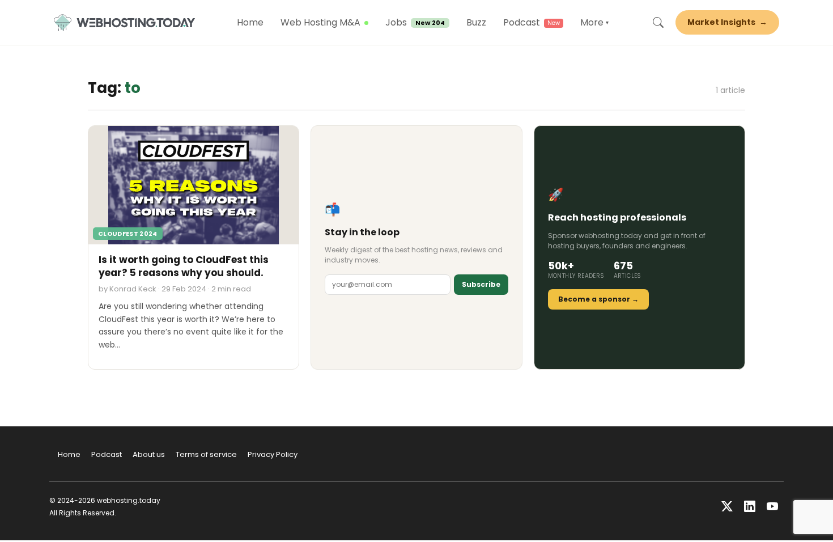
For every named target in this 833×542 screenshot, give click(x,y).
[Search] (658, 22)
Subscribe (481, 284)
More (594, 22)
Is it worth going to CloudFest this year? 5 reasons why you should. (184, 266)
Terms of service (206, 454)
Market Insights (727, 22)
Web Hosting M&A (320, 22)
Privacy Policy (273, 454)
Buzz (476, 22)
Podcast (521, 22)
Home (250, 22)
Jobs (415, 22)
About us (149, 454)
